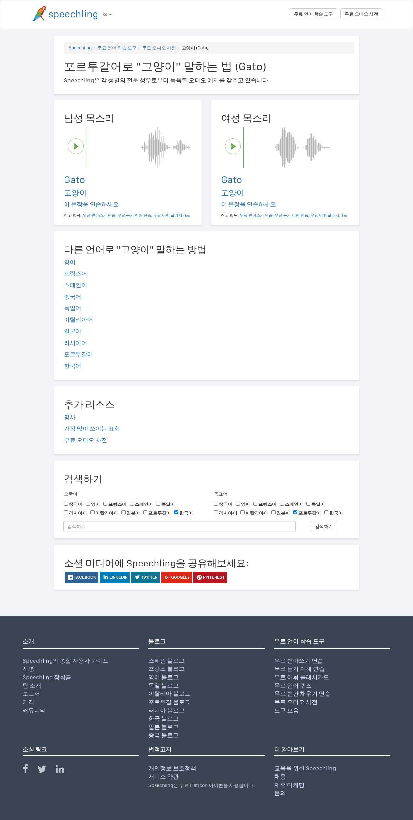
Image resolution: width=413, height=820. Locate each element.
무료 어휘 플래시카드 (301, 677)
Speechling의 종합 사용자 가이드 (66, 660)
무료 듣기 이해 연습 (299, 668)
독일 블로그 (163, 685)
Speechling (80, 47)
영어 (70, 262)
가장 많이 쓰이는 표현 (92, 428)
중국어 (72, 296)
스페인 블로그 (166, 660)
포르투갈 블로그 (169, 702)
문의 (280, 793)
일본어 (72, 331)
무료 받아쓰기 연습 (298, 660)
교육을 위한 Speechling (305, 768)
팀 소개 (32, 685)
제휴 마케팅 (289, 785)
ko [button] (105, 14)
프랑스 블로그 (166, 668)
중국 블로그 (163, 735)
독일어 (72, 308)
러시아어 (75, 342)
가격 (28, 702)
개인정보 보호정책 (172, 768)
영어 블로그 (163, 677)
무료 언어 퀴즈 (293, 685)
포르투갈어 (78, 354)
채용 (280, 776)
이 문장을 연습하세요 (91, 204)
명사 (70, 417)
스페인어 (75, 285)
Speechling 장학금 (47, 677)
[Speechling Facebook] (29, 770)
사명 (28, 668)
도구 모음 (286, 710)
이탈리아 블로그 (169, 693)
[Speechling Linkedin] (64, 770)
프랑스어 (75, 273)
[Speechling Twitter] (46, 770)
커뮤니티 (34, 710)
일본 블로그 (163, 726)
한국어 (72, 365)
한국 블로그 (163, 718)
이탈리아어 (78, 319)
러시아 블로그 (166, 710)
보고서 (31, 693)
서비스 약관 (163, 776)
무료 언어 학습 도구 (313, 13)
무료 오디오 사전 (361, 13)
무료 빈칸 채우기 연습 (302, 693)
